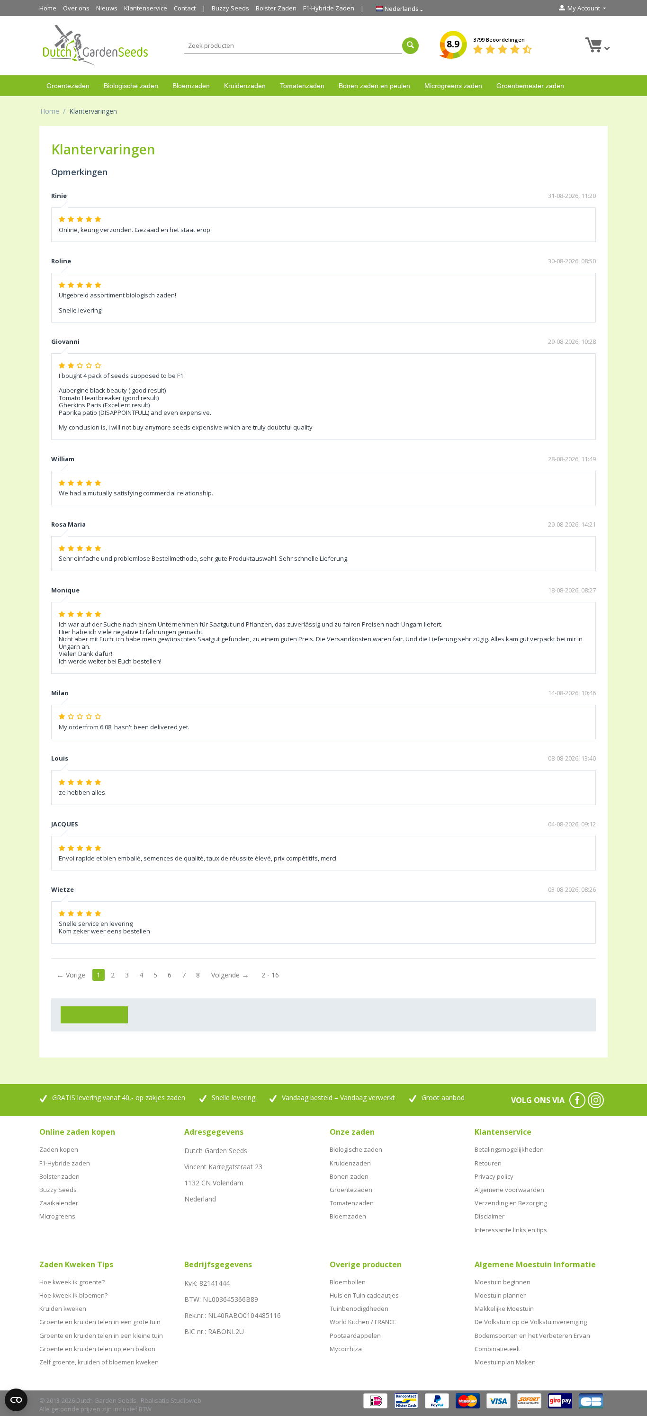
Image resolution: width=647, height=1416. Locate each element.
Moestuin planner (500, 1295)
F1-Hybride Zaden (328, 8)
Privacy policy (494, 1176)
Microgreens (57, 1216)
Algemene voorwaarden (509, 1189)
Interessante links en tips (511, 1230)
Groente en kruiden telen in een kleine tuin (101, 1335)
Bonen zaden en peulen (374, 86)
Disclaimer (489, 1216)
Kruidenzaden (245, 86)
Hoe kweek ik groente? (72, 1282)
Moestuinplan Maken (505, 1362)
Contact (185, 8)
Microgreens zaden (453, 86)
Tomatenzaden (302, 86)
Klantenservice (145, 8)
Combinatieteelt (497, 1348)
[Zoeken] (410, 45)
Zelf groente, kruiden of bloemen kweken (99, 1362)
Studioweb (186, 1400)
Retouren (488, 1163)
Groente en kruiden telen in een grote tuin (100, 1321)
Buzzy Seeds (230, 8)
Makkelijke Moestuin (504, 1308)
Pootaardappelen (355, 1335)
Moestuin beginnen (502, 1282)
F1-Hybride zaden (64, 1163)
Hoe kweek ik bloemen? (73, 1295)
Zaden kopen (58, 1149)
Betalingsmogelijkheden (509, 1149)
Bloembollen (348, 1282)
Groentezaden (68, 86)
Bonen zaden (349, 1176)
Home (47, 8)
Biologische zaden (131, 86)
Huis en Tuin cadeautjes (364, 1295)
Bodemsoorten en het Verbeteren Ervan (532, 1335)
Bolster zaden (59, 1176)
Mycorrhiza (346, 1348)
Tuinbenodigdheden (359, 1308)
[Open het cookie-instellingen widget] (16, 1400)
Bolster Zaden (276, 8)
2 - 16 (270, 974)
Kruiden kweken (62, 1308)
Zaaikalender (58, 1203)
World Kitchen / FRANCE (363, 1321)
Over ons (76, 8)
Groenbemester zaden (530, 86)
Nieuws (106, 8)
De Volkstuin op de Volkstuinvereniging (531, 1321)
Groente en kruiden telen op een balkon (97, 1348)
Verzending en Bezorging (511, 1203)
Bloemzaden (191, 86)
